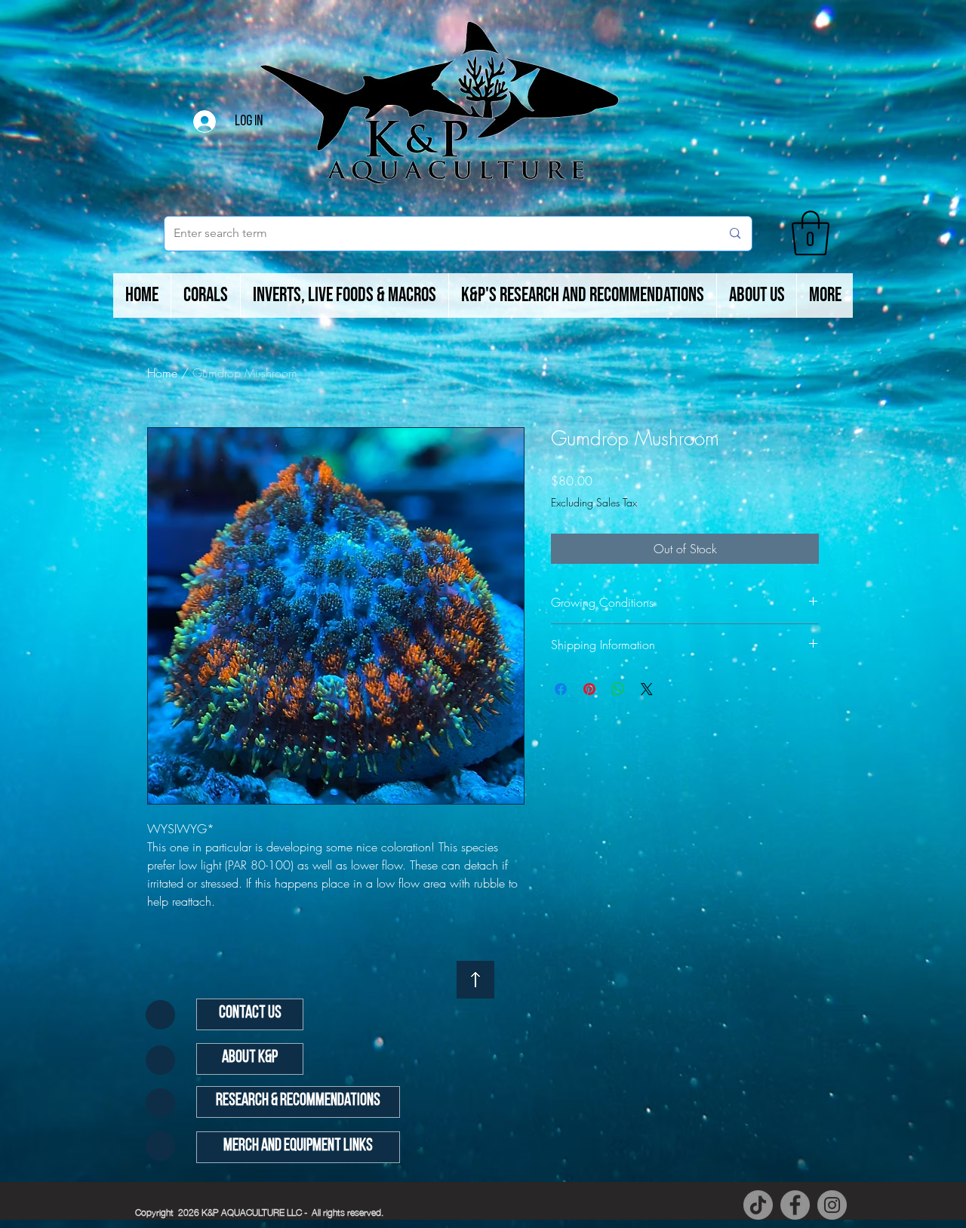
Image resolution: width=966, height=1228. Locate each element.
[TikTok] (758, 1205)
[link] (810, 233)
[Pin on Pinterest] (589, 689)
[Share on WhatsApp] (618, 689)
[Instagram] (832, 1205)
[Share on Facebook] (561, 689)
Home (162, 373)
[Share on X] (647, 689)
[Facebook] (795, 1205)
